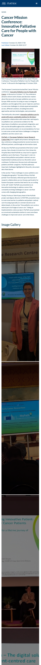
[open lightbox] (20, 294)
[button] (36, 3)
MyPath (4, 137)
